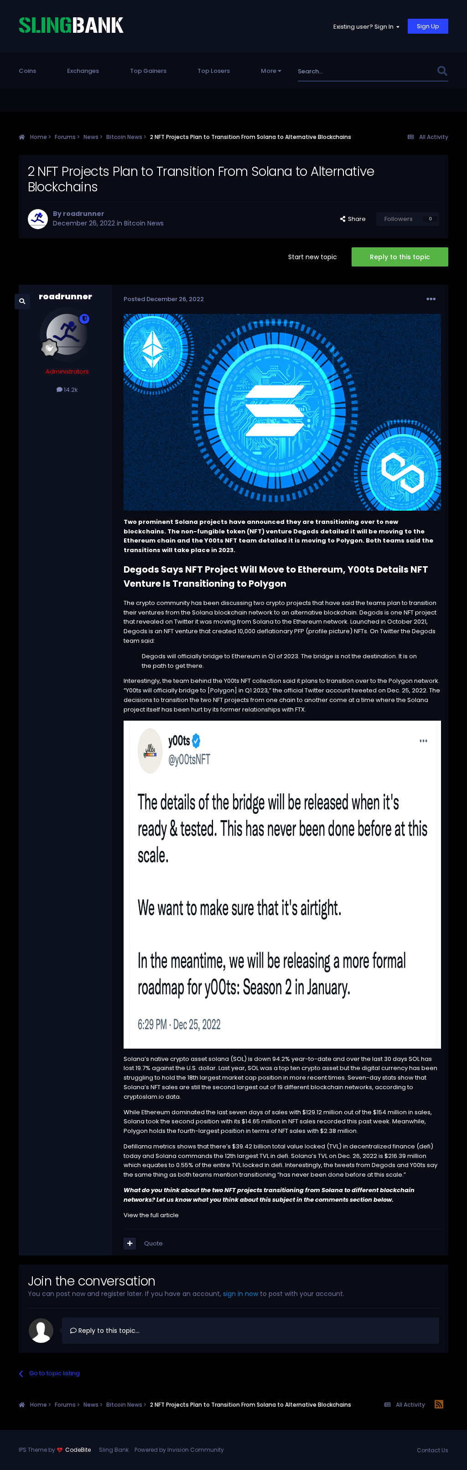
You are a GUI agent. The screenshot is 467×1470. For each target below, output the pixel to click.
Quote (153, 1243)
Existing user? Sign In (364, 26)
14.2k (70, 389)
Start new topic (312, 256)
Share (355, 219)
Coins (27, 71)
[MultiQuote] (130, 1244)
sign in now (240, 1293)
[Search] (442, 71)
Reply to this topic (400, 256)
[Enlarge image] (282, 884)
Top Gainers (148, 71)
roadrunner (83, 213)
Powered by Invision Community (179, 1450)
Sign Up (428, 26)
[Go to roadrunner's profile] (38, 219)
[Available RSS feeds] (439, 1404)
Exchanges (83, 71)
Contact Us (432, 1450)
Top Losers (213, 71)
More (268, 71)
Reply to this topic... (108, 1330)
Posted (164, 299)
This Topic (409, 71)
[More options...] (431, 299)
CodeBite (78, 1450)
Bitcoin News (144, 223)
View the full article (151, 1215)
